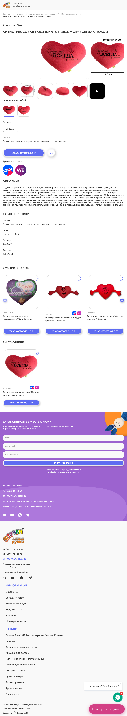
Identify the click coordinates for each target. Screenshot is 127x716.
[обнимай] (23, 110)
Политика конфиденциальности (17, 708)
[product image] (63, 57)
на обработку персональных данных (63, 472)
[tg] (27, 515)
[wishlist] (37, 279)
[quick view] (21, 292)
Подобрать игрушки (106, 709)
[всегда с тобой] (9, 110)
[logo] (63, 536)
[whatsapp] (20, 515)
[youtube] (12, 515)
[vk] (4, 515)
